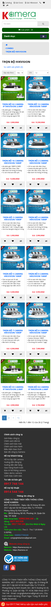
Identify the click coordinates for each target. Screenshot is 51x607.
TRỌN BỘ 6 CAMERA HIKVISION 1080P (38, 274)
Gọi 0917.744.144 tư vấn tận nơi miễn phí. (27, 604)
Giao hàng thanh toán (13, 467)
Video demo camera (13, 473)
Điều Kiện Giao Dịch (13, 449)
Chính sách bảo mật (13, 443)
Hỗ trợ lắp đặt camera (14, 459)
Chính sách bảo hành (13, 446)
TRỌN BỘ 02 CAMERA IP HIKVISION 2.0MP (12, 105)
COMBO (9, 48)
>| (18, 417)
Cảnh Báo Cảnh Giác (13, 475)
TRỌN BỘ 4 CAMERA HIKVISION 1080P (38, 218)
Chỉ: (30, 73)
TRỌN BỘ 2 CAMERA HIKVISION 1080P (38, 161)
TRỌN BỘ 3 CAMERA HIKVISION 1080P (13, 218)
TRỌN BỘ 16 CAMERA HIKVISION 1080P (12, 161)
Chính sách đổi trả (12, 441)
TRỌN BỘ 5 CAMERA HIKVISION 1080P (13, 274)
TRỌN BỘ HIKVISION (16, 51)
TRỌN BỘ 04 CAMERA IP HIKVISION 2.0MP (38, 388)
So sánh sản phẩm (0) (13, 67)
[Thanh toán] (7, 5)
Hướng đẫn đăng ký (12, 462)
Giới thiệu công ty (11, 438)
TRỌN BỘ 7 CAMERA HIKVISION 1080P (13, 331)
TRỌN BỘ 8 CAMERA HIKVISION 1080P (38, 331)
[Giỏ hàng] (3, 5)
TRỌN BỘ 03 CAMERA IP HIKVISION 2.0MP (12, 388)
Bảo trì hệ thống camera (15, 470)
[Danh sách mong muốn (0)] (44, 2)
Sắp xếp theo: (9, 73)
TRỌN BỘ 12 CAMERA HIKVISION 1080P (38, 105)
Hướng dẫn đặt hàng (13, 465)
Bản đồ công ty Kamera (14, 452)
